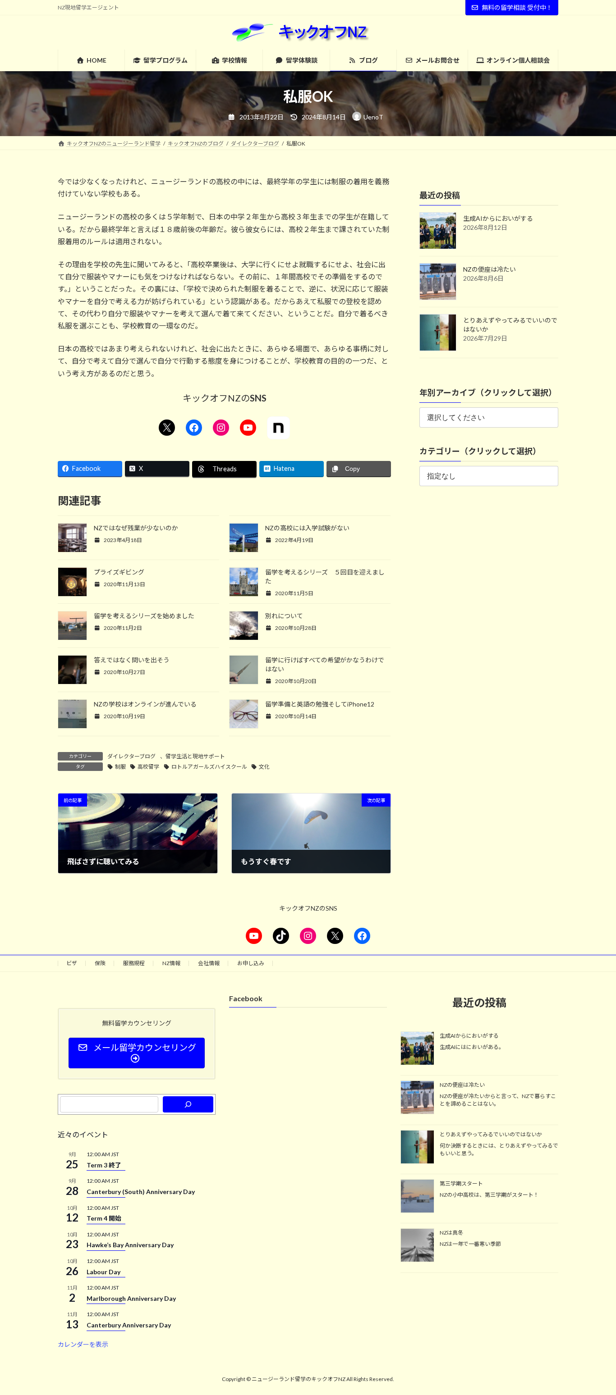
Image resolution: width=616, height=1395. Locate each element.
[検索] (188, 1104)
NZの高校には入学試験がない (307, 528)
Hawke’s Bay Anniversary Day (130, 1245)
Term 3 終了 (104, 1165)
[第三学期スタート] (417, 1196)
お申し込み (250, 963)
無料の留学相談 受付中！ (517, 7)
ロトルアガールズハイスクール (209, 766)
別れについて (284, 616)
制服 (120, 766)
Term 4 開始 (104, 1218)
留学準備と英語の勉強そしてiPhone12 (319, 704)
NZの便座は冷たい (489, 269)
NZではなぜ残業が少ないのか (136, 528)
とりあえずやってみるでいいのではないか (491, 1134)
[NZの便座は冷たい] (417, 1098)
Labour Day (103, 1272)
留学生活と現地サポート (195, 756)
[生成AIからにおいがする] (417, 1049)
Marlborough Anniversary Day (131, 1298)
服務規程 (134, 963)
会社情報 (209, 963)
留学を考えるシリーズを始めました (144, 616)
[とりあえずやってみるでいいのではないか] (417, 1147)
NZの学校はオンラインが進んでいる (145, 704)
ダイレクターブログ (131, 756)
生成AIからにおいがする (498, 218)
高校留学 (148, 766)
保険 (100, 963)
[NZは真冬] (417, 1246)
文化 (264, 766)
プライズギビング (119, 572)
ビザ (71, 963)
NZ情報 (171, 963)
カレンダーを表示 (83, 1344)
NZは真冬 (451, 1233)
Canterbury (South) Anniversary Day (141, 1191)
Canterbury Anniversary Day (129, 1325)
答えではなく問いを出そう (132, 660)
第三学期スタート (461, 1183)
